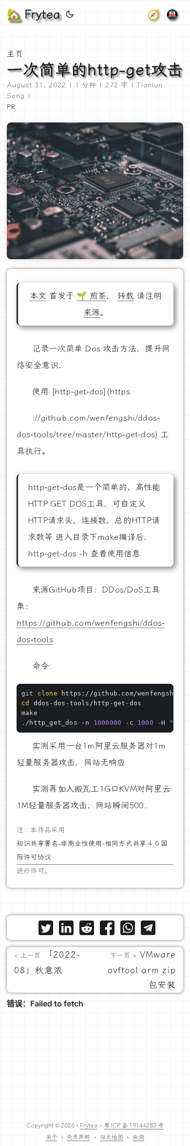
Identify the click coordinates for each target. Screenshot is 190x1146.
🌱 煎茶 (91, 296)
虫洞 (138, 1137)
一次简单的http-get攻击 (95, 70)
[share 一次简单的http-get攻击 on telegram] (148, 930)
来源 (91, 312)
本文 (38, 296)
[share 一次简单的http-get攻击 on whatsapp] (127, 930)
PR (11, 107)
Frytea (88, 1125)
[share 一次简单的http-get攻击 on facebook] (107, 930)
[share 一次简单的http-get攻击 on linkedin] (66, 930)
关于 (51, 1137)
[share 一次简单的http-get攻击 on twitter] (45, 930)
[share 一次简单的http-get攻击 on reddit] (86, 930)
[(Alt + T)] (70, 14)
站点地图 (111, 1137)
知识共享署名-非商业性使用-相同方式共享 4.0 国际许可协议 (92, 850)
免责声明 (78, 1137)
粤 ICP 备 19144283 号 (134, 1125)
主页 (15, 54)
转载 (125, 296)
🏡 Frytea (33, 14)
